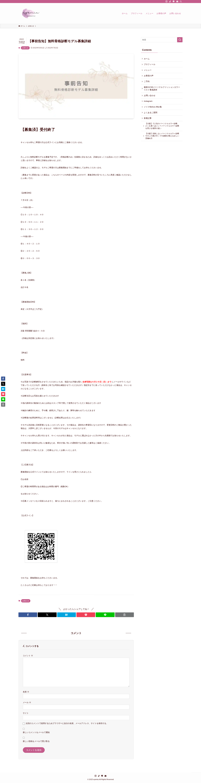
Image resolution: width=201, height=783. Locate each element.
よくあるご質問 (150, 112)
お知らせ (25, 48)
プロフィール (149, 64)
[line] (173, 1)
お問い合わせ (149, 95)
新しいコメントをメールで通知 (36, 732)
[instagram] (166, 1)
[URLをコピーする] (124, 614)
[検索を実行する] (180, 39)
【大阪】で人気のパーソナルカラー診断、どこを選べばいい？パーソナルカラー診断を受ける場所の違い (162, 126)
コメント (28, 655)
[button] (27, 614)
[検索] (181, 1)
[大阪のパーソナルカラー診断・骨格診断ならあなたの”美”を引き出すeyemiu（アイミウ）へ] (30, 13)
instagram (148, 101)
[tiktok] (170, 1)
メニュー (148, 70)
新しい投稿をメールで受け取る (36, 741)
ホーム (147, 59)
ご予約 (147, 81)
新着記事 (148, 118)
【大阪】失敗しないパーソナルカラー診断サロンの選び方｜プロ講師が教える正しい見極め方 (162, 136)
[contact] (177, 1)
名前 (26, 692)
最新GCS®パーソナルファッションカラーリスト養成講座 (162, 88)
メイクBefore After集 (153, 107)
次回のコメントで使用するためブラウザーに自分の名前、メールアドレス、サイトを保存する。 (67, 723)
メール (27, 702)
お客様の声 (148, 76)
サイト (26, 713)
